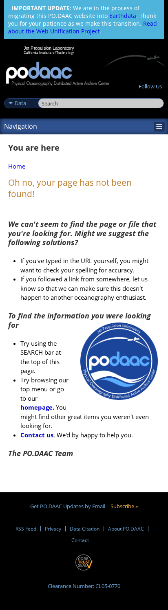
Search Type (20, 94)
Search (47, 94)
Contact (80, 540)
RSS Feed (25, 528)
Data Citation (84, 528)
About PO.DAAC (126, 528)
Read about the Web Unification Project (82, 27)
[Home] (58, 74)
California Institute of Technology (49, 52)
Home (16, 166)
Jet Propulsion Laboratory (49, 48)
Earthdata (122, 16)
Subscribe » (124, 506)
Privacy (53, 528)
